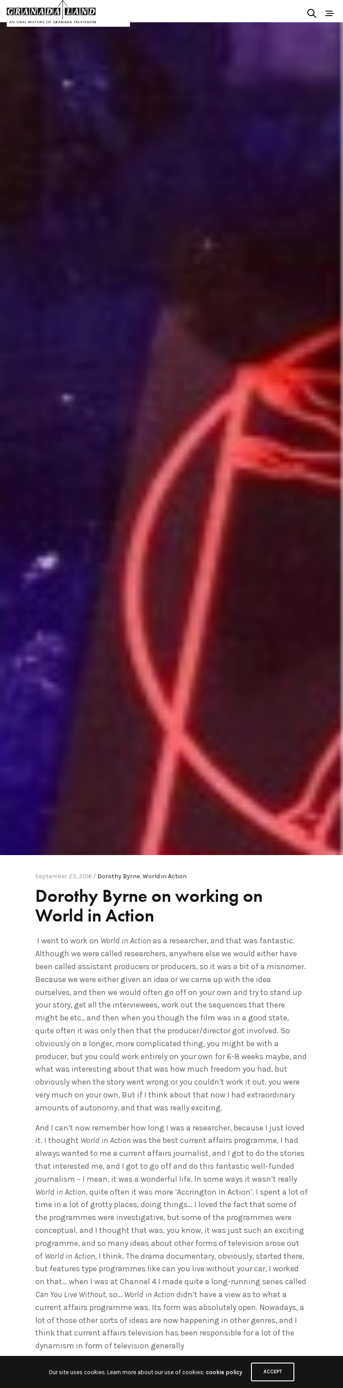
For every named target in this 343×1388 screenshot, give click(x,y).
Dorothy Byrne (118, 876)
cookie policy (224, 1372)
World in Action (164, 876)
